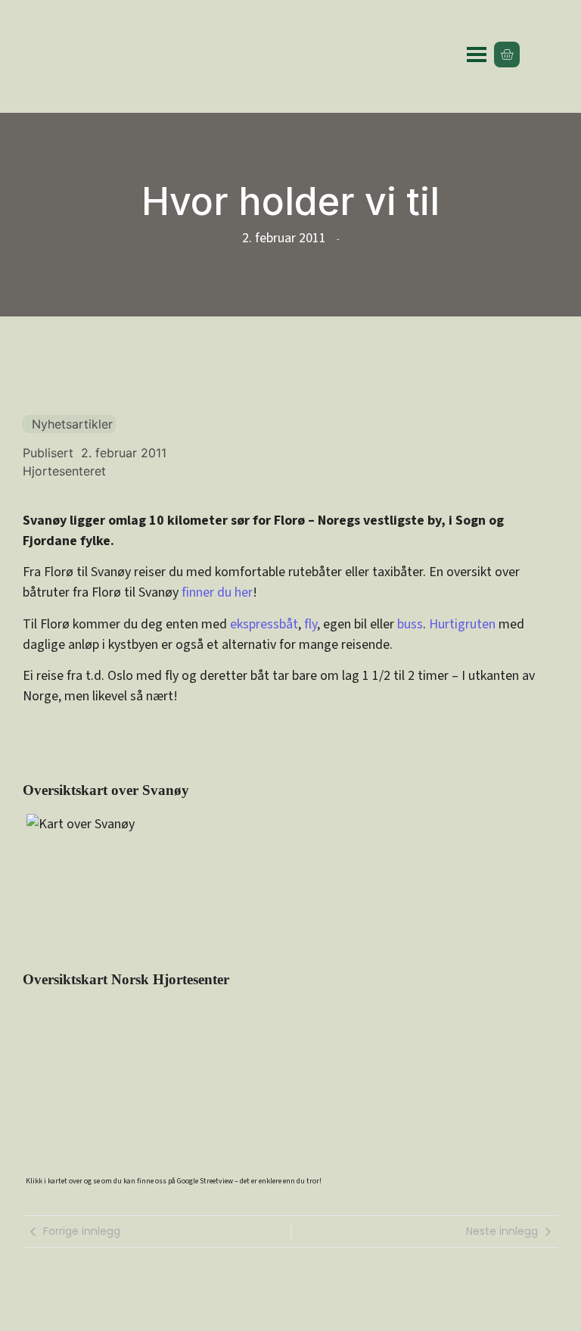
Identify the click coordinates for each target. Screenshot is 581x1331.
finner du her (217, 592)
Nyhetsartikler (72, 424)
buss (410, 624)
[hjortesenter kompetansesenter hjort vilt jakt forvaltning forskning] (113, 55)
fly (310, 624)
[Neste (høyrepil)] (554, 665)
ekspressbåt (264, 624)
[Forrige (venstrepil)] (26, 665)
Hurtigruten (462, 624)
